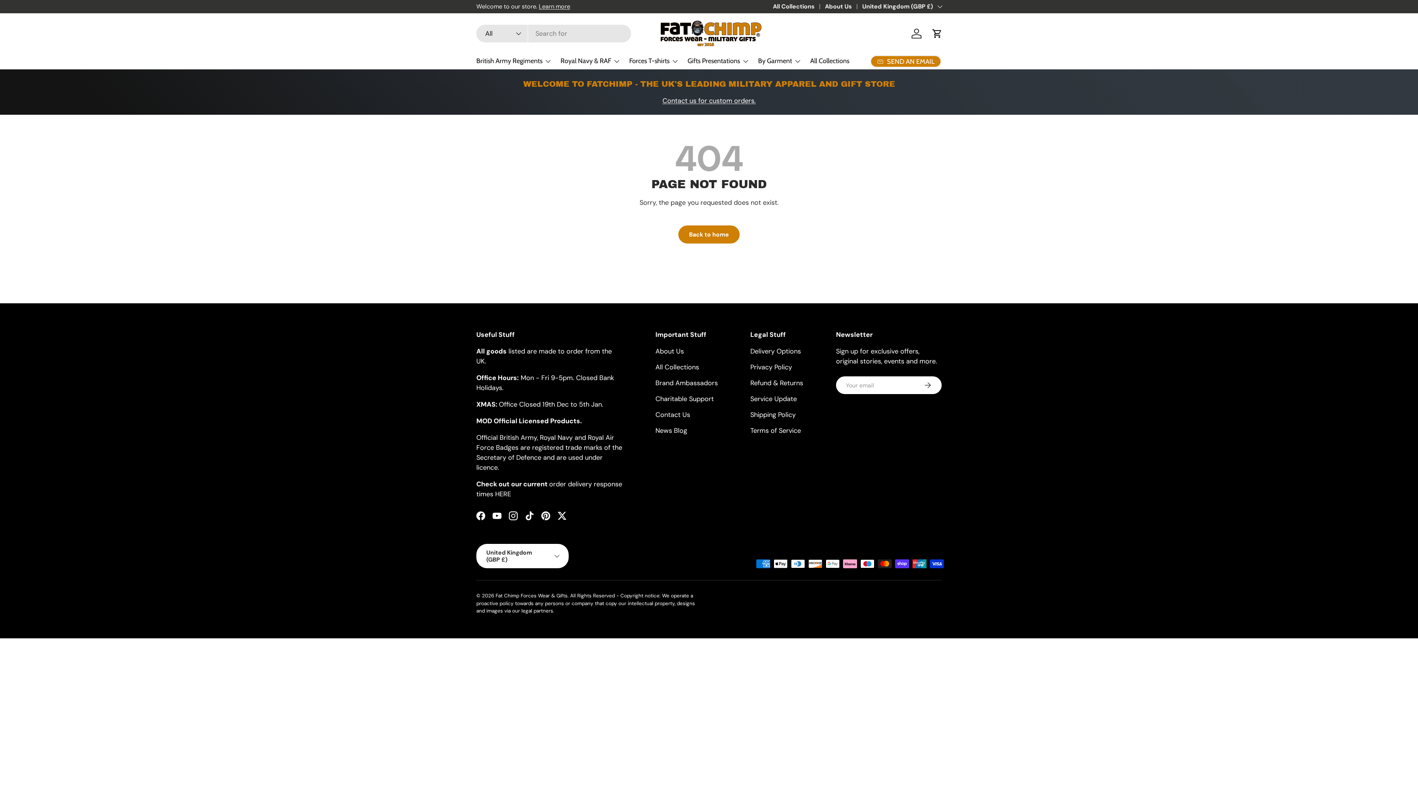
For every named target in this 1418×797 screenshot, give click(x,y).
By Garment (775, 61)
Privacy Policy (771, 367)
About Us (838, 6)
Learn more (554, 6)
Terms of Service (775, 430)
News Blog (671, 430)
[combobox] (553, 33)
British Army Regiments (509, 61)
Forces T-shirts (649, 61)
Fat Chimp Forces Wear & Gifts (532, 596)
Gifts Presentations (714, 61)
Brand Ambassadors (686, 383)
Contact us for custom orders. (709, 100)
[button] (937, 33)
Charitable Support (684, 398)
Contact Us (672, 414)
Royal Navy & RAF (586, 61)
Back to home (709, 234)
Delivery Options (775, 351)
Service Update (773, 398)
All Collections (794, 6)
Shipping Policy (773, 414)
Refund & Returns (776, 383)
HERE (503, 494)
